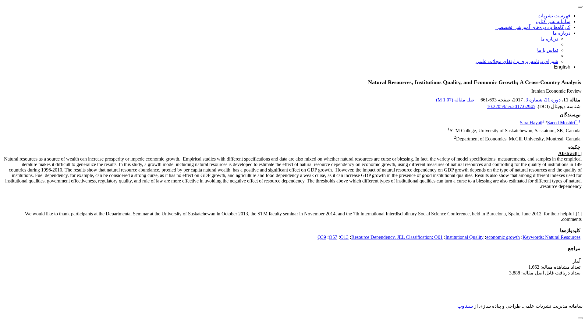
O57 (333, 237)
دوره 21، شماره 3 (543, 99)
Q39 (321, 237)
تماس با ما (547, 50)
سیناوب (465, 306)
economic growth (503, 237)
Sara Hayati (531, 122)
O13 (344, 237)
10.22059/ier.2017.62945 (511, 106)
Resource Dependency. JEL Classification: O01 (397, 237)
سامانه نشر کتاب (553, 21)
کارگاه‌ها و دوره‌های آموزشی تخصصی (532, 27)
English (562, 66)
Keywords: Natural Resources (551, 237)
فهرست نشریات (553, 15)
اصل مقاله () (456, 99)
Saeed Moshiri (562, 122)
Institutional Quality (464, 237)
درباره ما (561, 33)
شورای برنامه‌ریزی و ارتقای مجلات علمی (517, 61)
